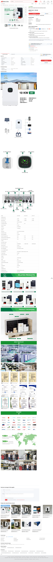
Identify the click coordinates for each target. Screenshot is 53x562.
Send (6, 499)
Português (14, 557)
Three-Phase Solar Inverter (18, 547)
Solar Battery (28, 538)
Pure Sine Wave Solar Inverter (10, 547)
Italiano (23, 557)
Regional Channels (35, 556)
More (1, 554)
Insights (45, 556)
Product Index (39, 556)
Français (17, 557)
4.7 (43, 55)
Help (39, 3)
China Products (12, 556)
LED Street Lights (15, 540)
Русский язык (20, 557)
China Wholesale (23, 556)
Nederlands (28, 557)
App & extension (43, 3)
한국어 (32, 557)
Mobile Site (42, 556)
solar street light (2, 540)
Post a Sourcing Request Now (21, 499)
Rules (51, 3)
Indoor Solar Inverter (3, 547)
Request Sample (42, 15)
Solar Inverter (2, 539)
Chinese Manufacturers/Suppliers (18, 556)
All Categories (3, 3)
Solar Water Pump (28, 539)
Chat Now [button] (47, 13)
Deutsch (25, 557)
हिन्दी (36, 557)
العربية (30, 557)
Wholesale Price (27, 556)
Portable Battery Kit (16, 539)
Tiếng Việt (43, 557)
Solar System (15, 538)
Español (12, 557)
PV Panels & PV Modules (42, 538)
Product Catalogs (11, 536)
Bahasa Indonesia (46, 557)
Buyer (35, 3)
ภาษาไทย (38, 557)
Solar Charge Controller (42, 539)
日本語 (34, 557)
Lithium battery (2, 538)
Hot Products (9, 556)
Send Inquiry (34, 13)
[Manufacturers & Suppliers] (5, 1)
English (9, 557)
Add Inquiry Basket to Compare (14, 28)
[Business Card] (51, 57)
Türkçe (40, 557)
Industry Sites (31, 556)
